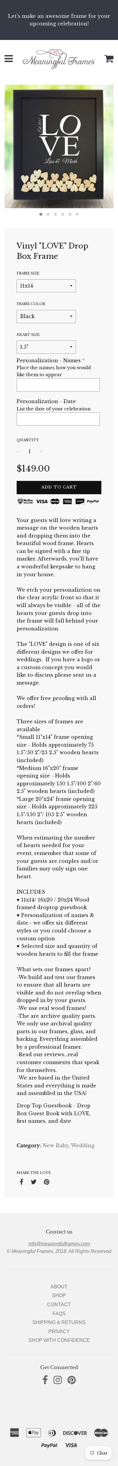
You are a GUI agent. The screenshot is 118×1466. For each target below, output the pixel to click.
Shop (59, 1295)
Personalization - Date (46, 401)
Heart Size (28, 335)
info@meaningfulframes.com (59, 1243)
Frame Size (28, 273)
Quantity (28, 440)
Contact (59, 1304)
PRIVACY (59, 1331)
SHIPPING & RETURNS (59, 1322)
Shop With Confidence (59, 1340)
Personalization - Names (49, 360)
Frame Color (31, 304)
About (59, 1286)
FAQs (59, 1313)
